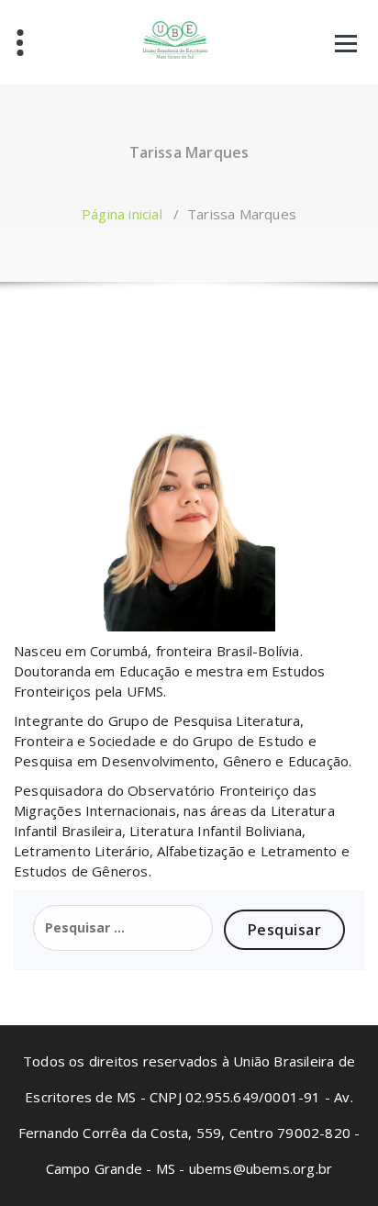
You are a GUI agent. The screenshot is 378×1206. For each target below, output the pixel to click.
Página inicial (122, 214)
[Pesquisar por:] (123, 928)
